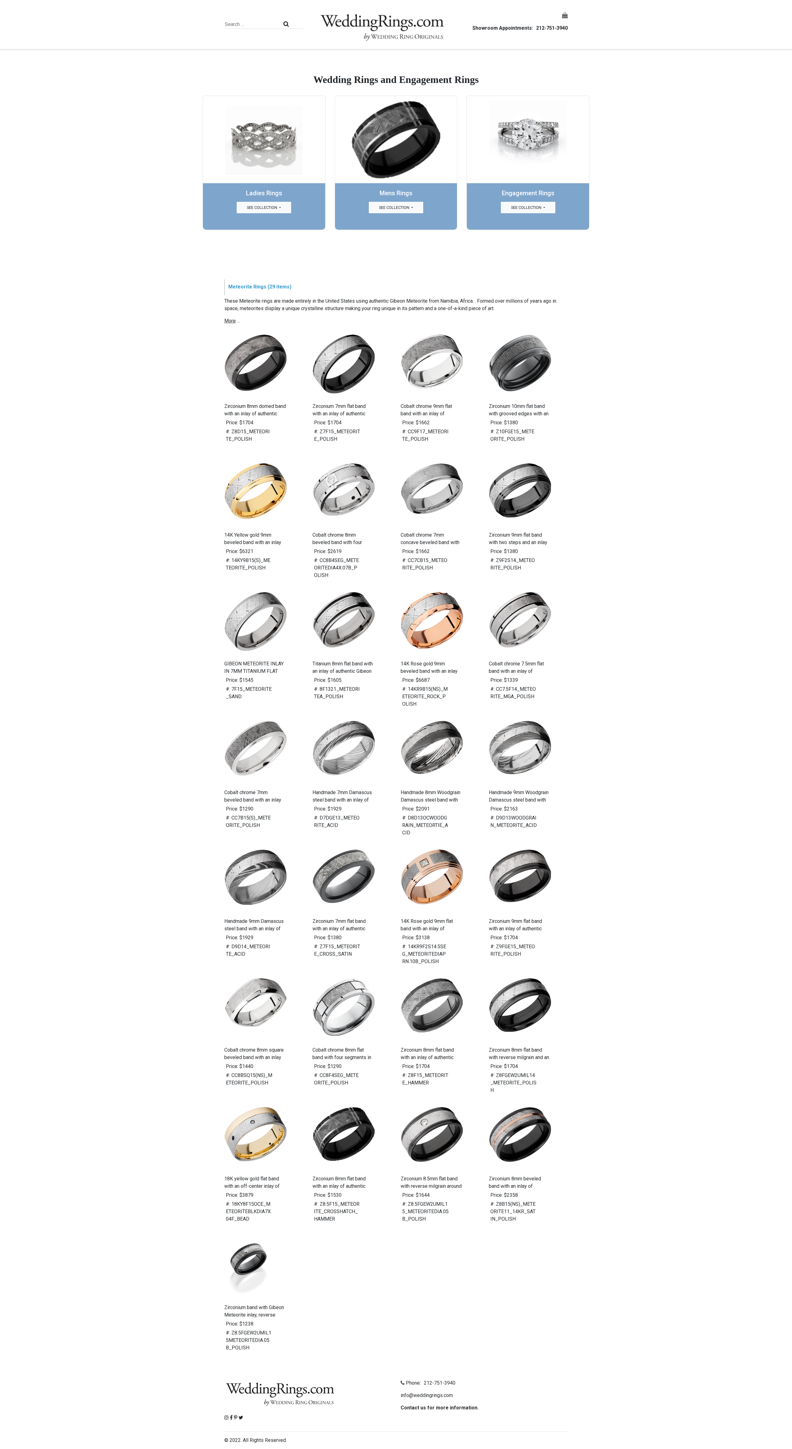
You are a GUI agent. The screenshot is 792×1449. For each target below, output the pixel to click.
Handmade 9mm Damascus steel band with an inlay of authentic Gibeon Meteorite (254, 928)
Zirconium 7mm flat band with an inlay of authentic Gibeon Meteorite (339, 413)
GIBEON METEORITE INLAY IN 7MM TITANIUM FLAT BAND (254, 671)
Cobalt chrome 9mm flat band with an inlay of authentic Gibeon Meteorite (430, 413)
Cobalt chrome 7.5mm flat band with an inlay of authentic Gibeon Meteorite (518, 671)
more (230, 321)
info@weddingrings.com (427, 1395)
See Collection (262, 207)
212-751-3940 (552, 28)
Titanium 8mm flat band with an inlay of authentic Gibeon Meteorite (342, 671)
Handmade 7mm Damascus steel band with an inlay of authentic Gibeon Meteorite (342, 799)
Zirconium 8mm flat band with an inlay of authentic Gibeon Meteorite (427, 1057)
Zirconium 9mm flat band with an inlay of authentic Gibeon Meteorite (515, 928)
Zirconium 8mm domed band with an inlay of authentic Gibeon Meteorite (255, 413)
